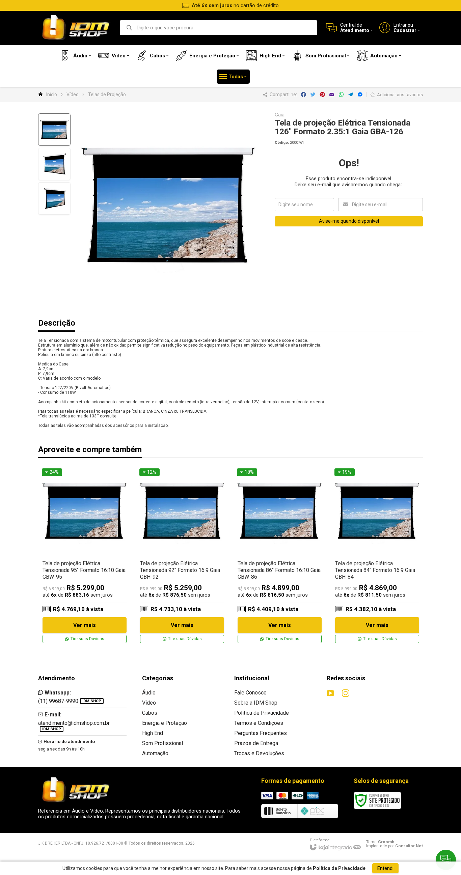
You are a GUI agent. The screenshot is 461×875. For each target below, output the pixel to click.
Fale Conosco (250, 692)
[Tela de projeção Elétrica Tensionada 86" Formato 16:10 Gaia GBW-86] (280, 556)
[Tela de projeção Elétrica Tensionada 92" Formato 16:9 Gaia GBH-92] (182, 556)
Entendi (385, 868)
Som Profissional (162, 743)
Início (51, 94)
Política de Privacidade (261, 713)
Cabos (149, 713)
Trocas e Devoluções (259, 753)
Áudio (149, 692)
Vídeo (72, 94)
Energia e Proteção (164, 723)
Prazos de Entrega (256, 743)
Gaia (279, 114)
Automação (155, 753)
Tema (380, 842)
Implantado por (394, 846)
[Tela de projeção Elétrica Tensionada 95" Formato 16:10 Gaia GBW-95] (84, 556)
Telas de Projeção (107, 94)
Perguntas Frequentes (260, 733)
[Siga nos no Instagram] (345, 693)
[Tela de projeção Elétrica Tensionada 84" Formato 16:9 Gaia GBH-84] (377, 556)
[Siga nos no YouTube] (330, 693)
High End (152, 733)
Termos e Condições (258, 723)
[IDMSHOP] (75, 28)
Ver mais (84, 625)
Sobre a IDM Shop (255, 703)
